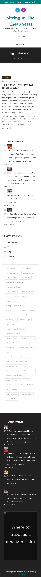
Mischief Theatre (12, 343)
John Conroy (24, 119)
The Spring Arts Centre (25, 385)
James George (24, 320)
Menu (22, 44)
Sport (26, 380)
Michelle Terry (11, 338)
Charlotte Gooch (25, 116)
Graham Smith (11, 310)
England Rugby (20, 296)
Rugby (19, 2)
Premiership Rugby (27, 347)
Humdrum (29, 315)
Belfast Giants (28, 273)
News (26, 343)
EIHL (8, 296)
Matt (16, 81)
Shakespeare (29, 371)
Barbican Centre (12, 273)
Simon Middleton (12, 380)
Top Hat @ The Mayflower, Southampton (18, 86)
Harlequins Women (13, 315)
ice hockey (10, 320)
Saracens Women (12, 371)
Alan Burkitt (12, 116)
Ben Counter (11, 278)
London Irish (10, 324)
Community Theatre (13, 287)
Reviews (13, 124)
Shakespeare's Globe (14, 375)
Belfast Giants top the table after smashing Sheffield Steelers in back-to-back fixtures (21, 217)
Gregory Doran (27, 310)
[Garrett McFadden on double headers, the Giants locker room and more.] (8, 191)
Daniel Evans (11, 292)
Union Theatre (11, 394)
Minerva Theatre (28, 338)
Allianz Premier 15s (27, 268)
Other (34, 2)
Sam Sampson (21, 361)
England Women (12, 301)
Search (20, 36)
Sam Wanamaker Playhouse (16, 366)
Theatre (27, 2)
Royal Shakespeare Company (16, 357)
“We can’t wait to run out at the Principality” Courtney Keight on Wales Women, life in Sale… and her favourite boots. (21, 178)
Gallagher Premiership (14, 306)
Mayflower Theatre (16, 121)
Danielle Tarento (27, 292)
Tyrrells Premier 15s (13, 389)
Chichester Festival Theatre (16, 282)
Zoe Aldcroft (10, 399)
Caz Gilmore (25, 278)
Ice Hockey (10, 2)
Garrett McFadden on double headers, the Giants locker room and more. (21, 199)
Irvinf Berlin (14, 119)
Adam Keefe (10, 268)
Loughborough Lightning (15, 329)
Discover (5, 128)
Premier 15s (10, 347)
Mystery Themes (20, 574)
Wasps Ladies (27, 394)
